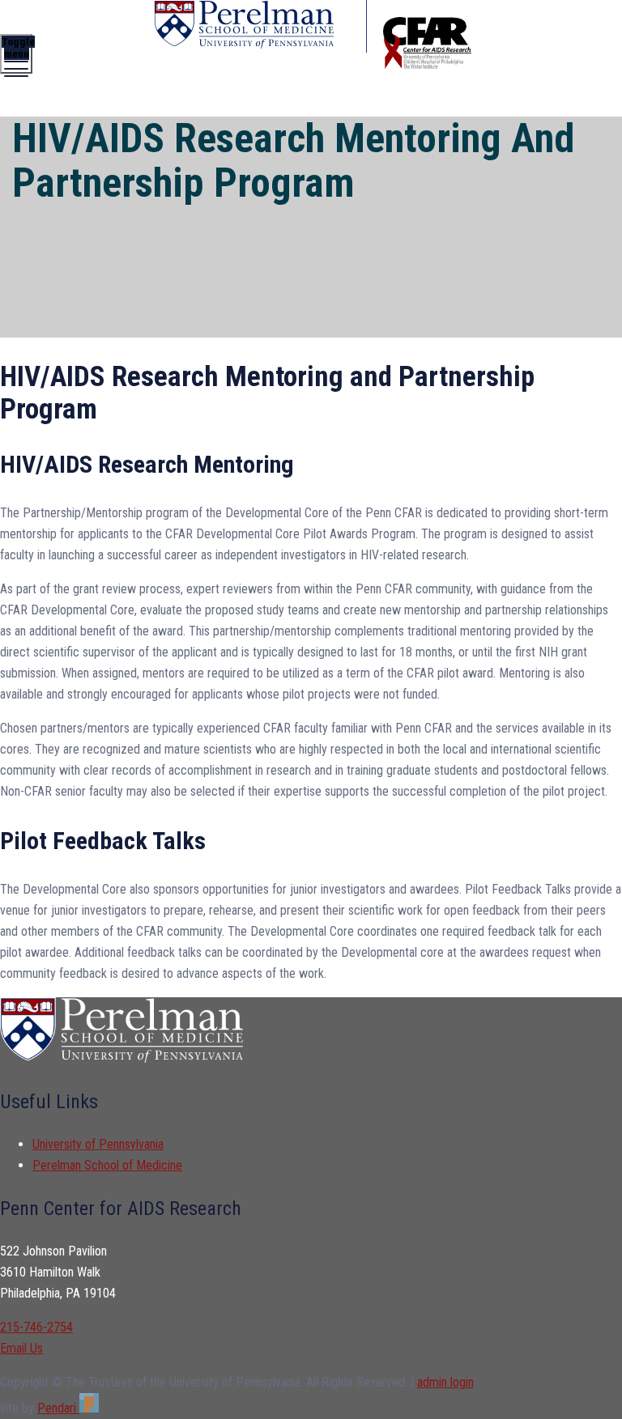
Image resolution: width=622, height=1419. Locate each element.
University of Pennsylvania (98, 1144)
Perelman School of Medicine (107, 1165)
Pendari (58, 1408)
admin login (445, 1382)
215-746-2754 (36, 1327)
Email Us (21, 1348)
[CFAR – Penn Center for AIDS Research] (260, 26)
